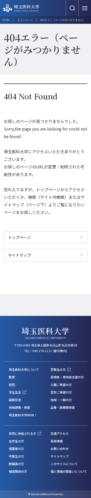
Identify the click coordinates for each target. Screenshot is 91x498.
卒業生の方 (16, 456)
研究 (12, 384)
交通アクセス (60, 433)
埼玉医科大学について (24, 369)
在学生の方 (16, 441)
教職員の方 (16, 464)
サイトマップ (19, 255)
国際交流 (15, 400)
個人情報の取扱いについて (69, 471)
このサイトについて (64, 464)
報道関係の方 (18, 471)
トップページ (19, 237)
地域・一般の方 (61, 400)
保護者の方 (16, 448)
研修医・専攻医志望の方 (67, 377)
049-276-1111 (42, 351)
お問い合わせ (60, 448)
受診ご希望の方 (61, 392)
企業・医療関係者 (63, 407)
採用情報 (57, 441)
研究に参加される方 (22, 433)
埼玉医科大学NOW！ (23, 415)
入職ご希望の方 (61, 384)
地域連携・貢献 (19, 407)
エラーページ (25, 20)
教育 (12, 377)
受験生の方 (58, 369)
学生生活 (15, 392)
